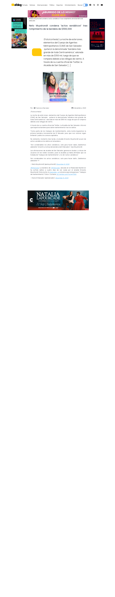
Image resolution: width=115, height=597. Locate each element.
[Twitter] (94, 5)
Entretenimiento (70, 5)
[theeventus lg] (57, 13)
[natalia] (58, 200)
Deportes (59, 5)
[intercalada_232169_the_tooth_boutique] (58, 87)
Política (52, 5)
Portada (24, 5)
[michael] (97, 34)
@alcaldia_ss (54, 172)
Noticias (32, 5)
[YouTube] (102, 5)
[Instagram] (97, 5)
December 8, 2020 (62, 164)
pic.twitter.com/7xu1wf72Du (66, 174)
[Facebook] (90, 5)
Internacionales (42, 5)
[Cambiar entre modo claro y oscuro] (85, 5)
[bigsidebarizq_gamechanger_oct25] (19, 32)
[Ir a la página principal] (17, 5)
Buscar (80, 5)
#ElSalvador (34, 168)
